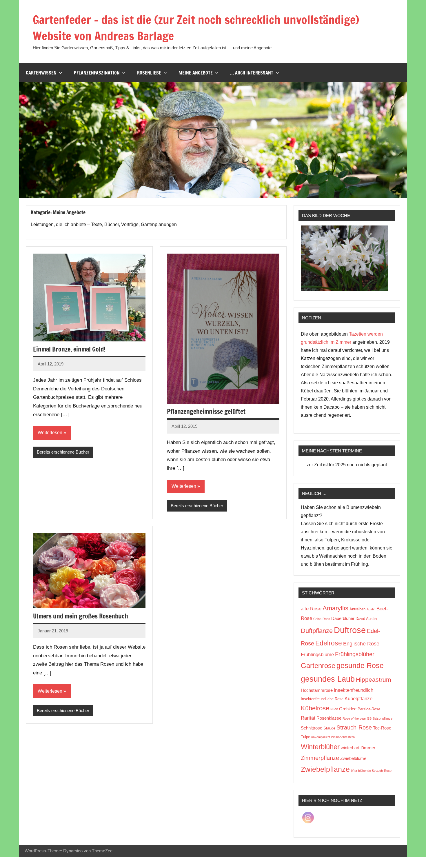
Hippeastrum (373, 679)
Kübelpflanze (358, 698)
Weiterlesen (50, 432)
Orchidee (347, 708)
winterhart (350, 747)
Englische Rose (361, 644)
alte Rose (311, 609)
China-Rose (321, 619)
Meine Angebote (196, 73)
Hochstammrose (317, 690)
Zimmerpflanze (320, 758)
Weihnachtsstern (343, 737)
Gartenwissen (41, 73)
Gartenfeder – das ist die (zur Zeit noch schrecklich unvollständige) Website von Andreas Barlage (196, 27)
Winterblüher (320, 747)
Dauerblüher (342, 618)
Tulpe (305, 737)
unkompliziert (320, 737)
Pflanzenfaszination (97, 73)
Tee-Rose (382, 727)
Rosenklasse (328, 718)
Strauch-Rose (354, 727)
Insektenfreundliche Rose (322, 699)
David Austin (366, 618)
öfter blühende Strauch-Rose (371, 770)
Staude (329, 728)
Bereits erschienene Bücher (63, 452)
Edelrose (328, 643)
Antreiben (357, 609)
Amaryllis (335, 608)
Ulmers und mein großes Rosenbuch (80, 616)
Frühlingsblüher (354, 654)
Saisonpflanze (382, 718)
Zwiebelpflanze (325, 769)
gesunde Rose (360, 665)
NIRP (334, 709)
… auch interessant (251, 73)
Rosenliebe (149, 73)
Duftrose (350, 630)
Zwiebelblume (353, 758)
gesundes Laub (328, 678)
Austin (371, 609)
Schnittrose (311, 727)
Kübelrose (315, 708)
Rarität (308, 718)
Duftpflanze (317, 630)
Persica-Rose (369, 709)
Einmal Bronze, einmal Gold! (69, 349)
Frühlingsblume (317, 654)
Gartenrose (318, 665)
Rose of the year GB (357, 718)
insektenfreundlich (353, 690)
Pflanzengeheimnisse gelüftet (206, 411)
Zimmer (368, 747)
